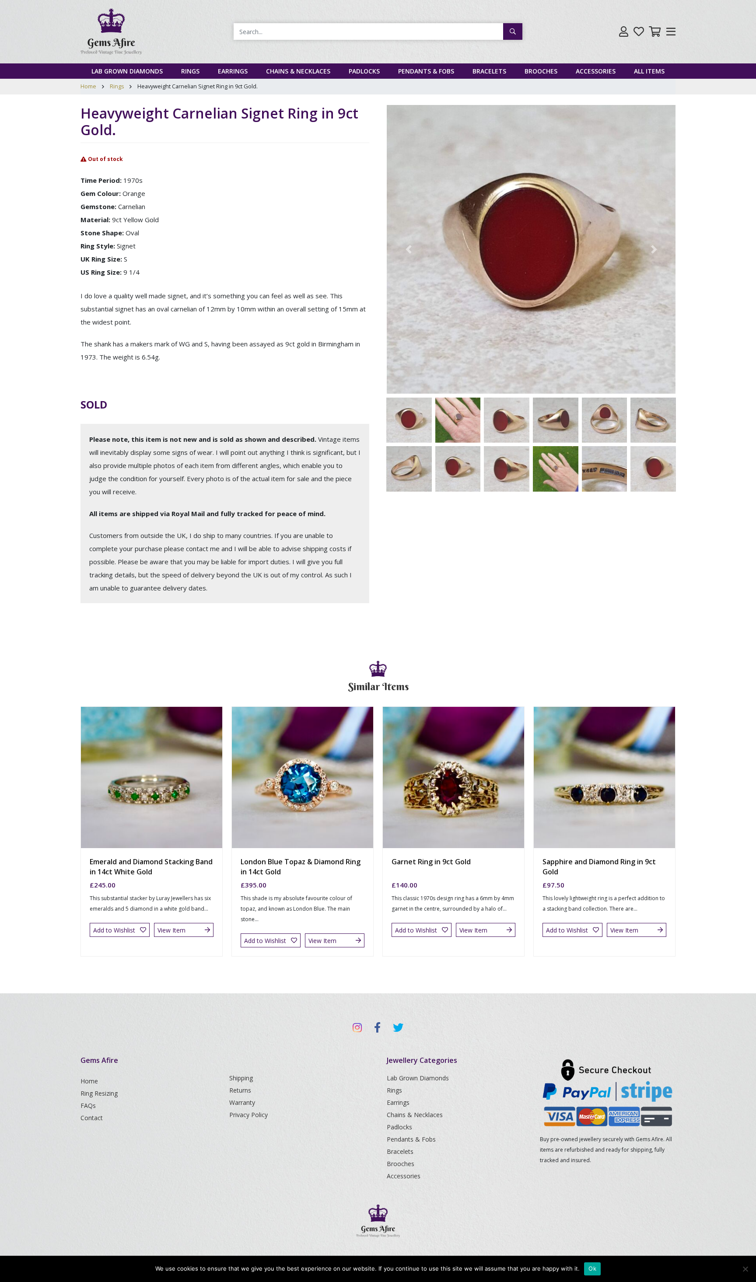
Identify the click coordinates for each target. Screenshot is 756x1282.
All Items (649, 71)
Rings (190, 71)
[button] (408, 249)
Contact (91, 1118)
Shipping (241, 1078)
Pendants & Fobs (426, 71)
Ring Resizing (99, 1093)
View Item (172, 930)
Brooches (541, 71)
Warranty (242, 1102)
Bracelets (489, 71)
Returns (240, 1090)
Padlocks (364, 71)
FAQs (88, 1105)
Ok (592, 1268)
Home (88, 86)
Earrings (233, 71)
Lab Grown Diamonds (127, 71)
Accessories (596, 71)
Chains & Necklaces (298, 71)
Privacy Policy (248, 1115)
